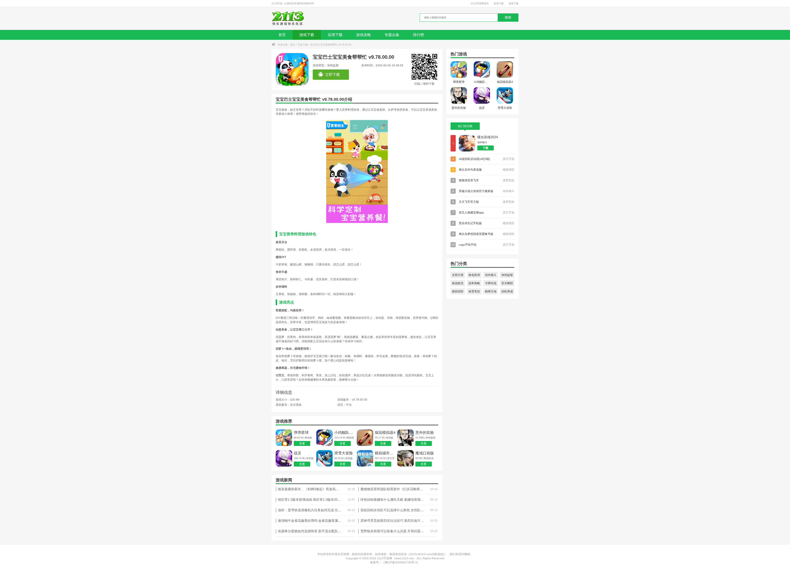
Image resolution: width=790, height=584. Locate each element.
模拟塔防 (458, 291)
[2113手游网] (291, 19)
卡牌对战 (490, 283)
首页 (282, 35)
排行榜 (418, 35)
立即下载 (332, 75)
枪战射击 (458, 283)
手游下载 (303, 44)
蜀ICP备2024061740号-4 (401, 562)
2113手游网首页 (480, 3)
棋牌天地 (490, 291)
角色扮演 (474, 275)
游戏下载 (513, 3)
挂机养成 (507, 291)
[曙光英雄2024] (467, 143)
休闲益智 (507, 275)
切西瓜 (280, 375)
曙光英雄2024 (487, 137)
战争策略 (474, 283)
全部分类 (458, 275)
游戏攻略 (363, 35)
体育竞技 (474, 291)
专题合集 (392, 35)
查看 (302, 443)
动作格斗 (490, 275)
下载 (485, 148)
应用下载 (499, 3)
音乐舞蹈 (507, 283)
